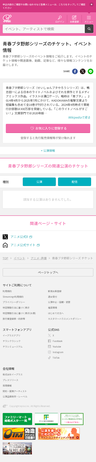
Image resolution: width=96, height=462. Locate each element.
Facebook (58, 341)
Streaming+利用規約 (13, 296)
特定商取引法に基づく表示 (16, 307)
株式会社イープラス (13, 374)
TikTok (56, 357)
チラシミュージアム (13, 346)
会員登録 (74, 21)
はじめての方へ (56, 313)
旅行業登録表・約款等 (14, 318)
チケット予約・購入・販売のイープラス (7, 18)
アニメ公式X (19, 236)
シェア (75, 71)
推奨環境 (52, 307)
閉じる (91, 4)
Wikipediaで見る (79, 117)
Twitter (83, 71)
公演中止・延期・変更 (59, 302)
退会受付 (52, 296)
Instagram (58, 352)
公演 (39, 182)
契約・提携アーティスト (15, 391)
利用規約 (7, 291)
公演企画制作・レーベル (15, 396)
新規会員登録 (54, 291)
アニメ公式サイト (22, 245)
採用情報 (7, 385)
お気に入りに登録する (51, 128)
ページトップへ (48, 272)
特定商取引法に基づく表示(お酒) (19, 313)
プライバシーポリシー (14, 302)
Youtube (57, 346)
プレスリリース (10, 380)
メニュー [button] (88, 21)
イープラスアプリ (11, 335)
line (90, 71)
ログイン (59, 21)
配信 (74, 182)
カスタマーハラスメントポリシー (64, 318)
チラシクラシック (12, 341)
